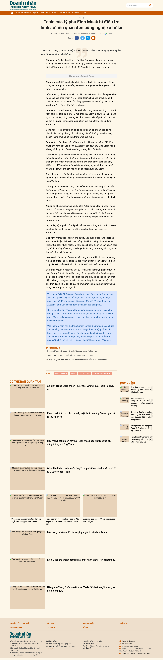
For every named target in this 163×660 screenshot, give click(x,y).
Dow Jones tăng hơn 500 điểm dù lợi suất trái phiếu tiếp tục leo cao (141, 389)
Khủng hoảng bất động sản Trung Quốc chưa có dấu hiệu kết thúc (141, 428)
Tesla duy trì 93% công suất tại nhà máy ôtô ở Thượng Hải (70, 355)
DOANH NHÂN (45, 13)
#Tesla (73, 374)
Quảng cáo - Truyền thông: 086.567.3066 (136, 653)
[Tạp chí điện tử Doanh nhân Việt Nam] (23, 4)
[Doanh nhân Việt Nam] (20, 636)
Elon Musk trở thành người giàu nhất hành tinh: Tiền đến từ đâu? (81, 559)
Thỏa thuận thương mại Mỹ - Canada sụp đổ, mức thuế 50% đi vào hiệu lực (142, 439)
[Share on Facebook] (77, 38)
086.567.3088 (127, 644)
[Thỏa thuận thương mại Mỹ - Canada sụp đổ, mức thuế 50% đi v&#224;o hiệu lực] (124, 439)
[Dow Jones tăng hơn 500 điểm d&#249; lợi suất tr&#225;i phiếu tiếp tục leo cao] (124, 389)
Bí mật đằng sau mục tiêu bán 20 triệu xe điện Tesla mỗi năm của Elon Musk (77, 359)
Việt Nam (36, 13)
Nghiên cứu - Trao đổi (23, 13)
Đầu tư (83, 13)
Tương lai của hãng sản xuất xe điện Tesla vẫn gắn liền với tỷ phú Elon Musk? (26, 520)
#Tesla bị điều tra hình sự (101, 374)
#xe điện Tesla (84, 374)
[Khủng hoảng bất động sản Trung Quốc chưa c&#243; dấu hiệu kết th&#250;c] (124, 427)
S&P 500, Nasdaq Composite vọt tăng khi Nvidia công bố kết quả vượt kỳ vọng (142, 402)
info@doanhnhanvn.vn (130, 646)
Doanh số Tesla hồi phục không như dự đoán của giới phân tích (72, 351)
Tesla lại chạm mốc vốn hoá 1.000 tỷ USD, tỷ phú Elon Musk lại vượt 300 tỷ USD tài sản (62, 521)
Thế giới (55, 13)
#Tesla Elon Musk (61, 374)
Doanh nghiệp (65, 13)
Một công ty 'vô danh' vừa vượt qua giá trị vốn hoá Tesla (77, 532)
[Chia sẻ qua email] (93, 38)
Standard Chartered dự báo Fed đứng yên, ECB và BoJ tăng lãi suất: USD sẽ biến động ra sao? (141, 415)
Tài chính (75, 13)
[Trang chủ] (12, 13)
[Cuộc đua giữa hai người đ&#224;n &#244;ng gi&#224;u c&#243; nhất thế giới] (100, 505)
